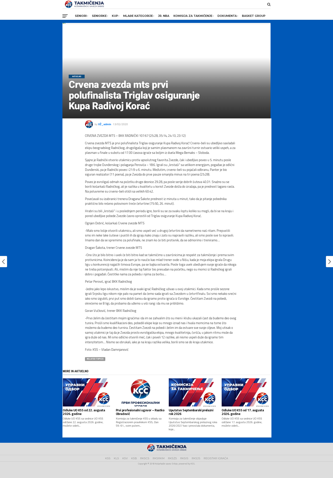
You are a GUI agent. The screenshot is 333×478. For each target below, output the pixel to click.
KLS (116, 458)
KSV (125, 458)
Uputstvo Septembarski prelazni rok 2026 (191, 412)
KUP (115, 16)
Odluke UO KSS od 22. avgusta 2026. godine (84, 412)
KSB (134, 458)
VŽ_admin (104, 124)
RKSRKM (159, 458)
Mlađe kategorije (138, 16)
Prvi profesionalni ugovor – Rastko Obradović (140, 412)
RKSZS (172, 458)
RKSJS (196, 458)
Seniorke (99, 16)
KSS (107, 458)
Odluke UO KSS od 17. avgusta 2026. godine (243, 412)
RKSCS (144, 458)
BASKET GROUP (253, 16)
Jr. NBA (163, 16)
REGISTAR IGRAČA (216, 458)
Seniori (81, 16)
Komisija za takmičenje (192, 16)
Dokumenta (227, 16)
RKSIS (184, 458)
